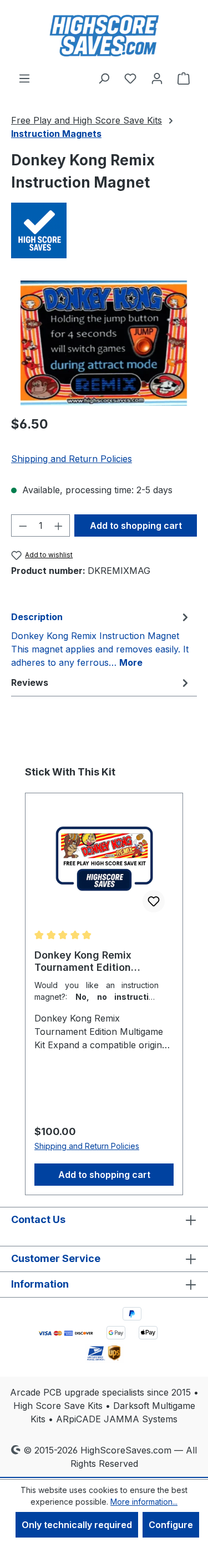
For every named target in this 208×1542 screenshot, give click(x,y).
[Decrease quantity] (22, 525)
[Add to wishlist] (154, 901)
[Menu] (24, 78)
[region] (104, 343)
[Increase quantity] (58, 525)
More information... (143, 1501)
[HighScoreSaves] (104, 230)
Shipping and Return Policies (71, 458)
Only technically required (77, 1524)
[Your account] (157, 78)
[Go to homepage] (104, 35)
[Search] (103, 78)
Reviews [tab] (29, 682)
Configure (171, 1524)
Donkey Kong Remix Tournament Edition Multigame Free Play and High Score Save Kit (95, 961)
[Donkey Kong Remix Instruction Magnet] (104, 343)
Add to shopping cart (136, 525)
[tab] (101, 639)
